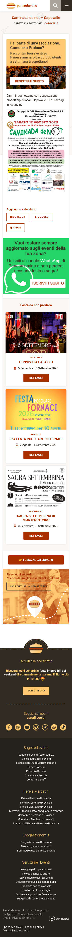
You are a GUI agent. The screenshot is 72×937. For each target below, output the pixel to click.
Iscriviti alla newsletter (28, 586)
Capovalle (51, 23)
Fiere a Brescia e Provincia (36, 798)
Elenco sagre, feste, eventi (36, 758)
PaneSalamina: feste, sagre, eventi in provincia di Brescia (21, 5)
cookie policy (34, 926)
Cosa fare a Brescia (36, 775)
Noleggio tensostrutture (36, 873)
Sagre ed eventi (36, 747)
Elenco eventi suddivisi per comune (36, 762)
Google (43, 216)
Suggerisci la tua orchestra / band (36, 898)
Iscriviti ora (36, 690)
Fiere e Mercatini (36, 791)
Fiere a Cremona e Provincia (36, 802)
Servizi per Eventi (36, 862)
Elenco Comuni (36, 767)
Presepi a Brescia (36, 771)
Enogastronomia (36, 835)
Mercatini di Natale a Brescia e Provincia (36, 823)
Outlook (19, 216)
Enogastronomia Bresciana (36, 842)
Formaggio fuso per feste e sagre (36, 850)
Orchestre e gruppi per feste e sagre (36, 894)
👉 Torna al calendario (36, 559)
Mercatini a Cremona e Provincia (36, 815)
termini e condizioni (16, 930)
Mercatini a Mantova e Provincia (36, 819)
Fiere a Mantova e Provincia (36, 806)
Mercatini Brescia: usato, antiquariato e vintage (36, 810)
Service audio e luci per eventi (36, 877)
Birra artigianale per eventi (36, 846)
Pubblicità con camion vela (36, 886)
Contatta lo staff (36, 779)
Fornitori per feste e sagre (36, 890)
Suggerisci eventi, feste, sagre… (36, 754)
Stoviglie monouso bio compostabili (36, 881)
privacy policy (12, 926)
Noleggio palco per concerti (36, 869)
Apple (17, 227)
